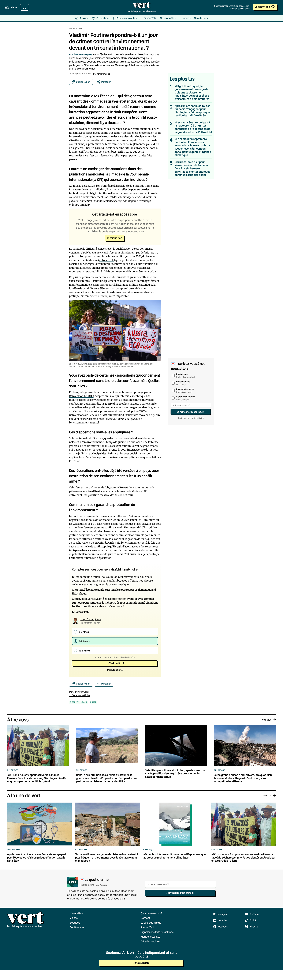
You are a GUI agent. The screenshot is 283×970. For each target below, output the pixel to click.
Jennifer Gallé (103, 73)
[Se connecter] (24, 7)
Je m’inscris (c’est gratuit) (190, 411)
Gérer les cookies (150, 941)
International (76, 28)
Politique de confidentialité (191, 418)
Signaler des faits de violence (157, 932)
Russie (93, 702)
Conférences (77, 927)
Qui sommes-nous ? (151, 913)
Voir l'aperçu (101, 885)
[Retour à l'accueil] (141, 6)
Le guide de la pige (151, 922)
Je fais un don (262, 6)
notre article (106, 260)
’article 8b (123, 185)
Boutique (75, 922)
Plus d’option (115, 669)
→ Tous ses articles (79, 695)
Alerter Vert (147, 927)
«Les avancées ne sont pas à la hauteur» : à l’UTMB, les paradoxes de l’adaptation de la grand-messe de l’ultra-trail (193, 127)
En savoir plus (80, 611)
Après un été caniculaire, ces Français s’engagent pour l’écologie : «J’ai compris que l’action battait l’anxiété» (192, 110)
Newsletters (76, 913)
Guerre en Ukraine (78, 702)
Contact (145, 918)
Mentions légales (150, 936)
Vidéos (74, 918)
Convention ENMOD (81, 396)
